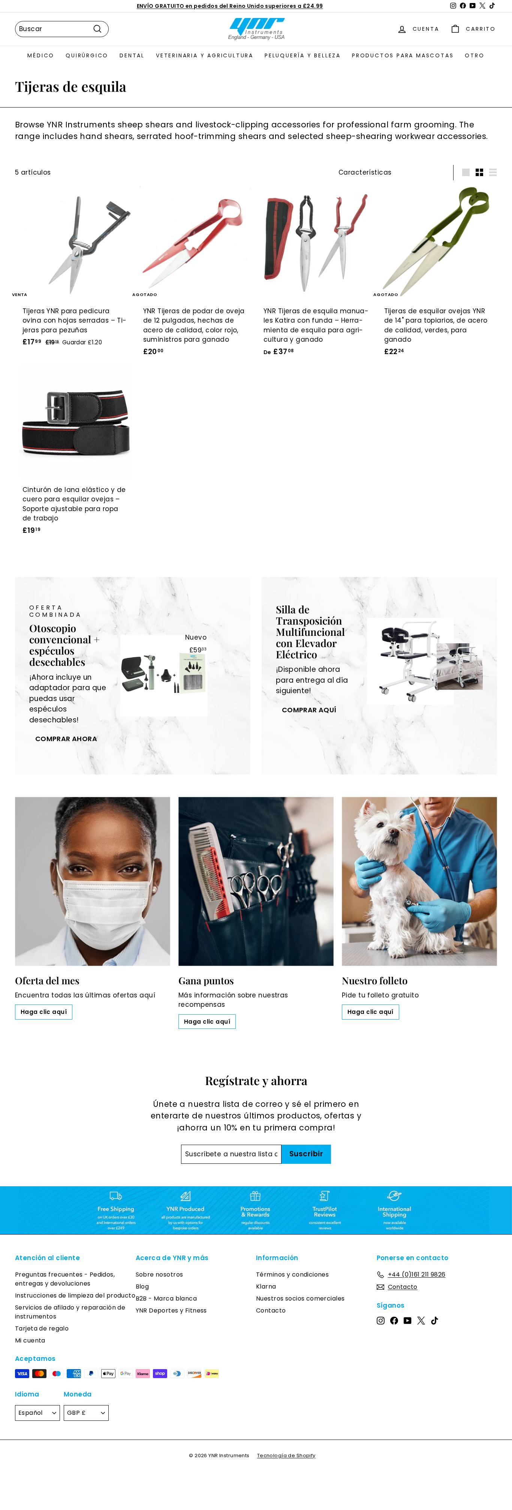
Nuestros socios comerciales (300, 1298)
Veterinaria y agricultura (204, 55)
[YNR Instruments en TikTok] (435, 1320)
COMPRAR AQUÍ (309, 710)
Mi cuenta (30, 1340)
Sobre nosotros (159, 1274)
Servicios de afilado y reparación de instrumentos (70, 1312)
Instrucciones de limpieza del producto (75, 1295)
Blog (142, 1286)
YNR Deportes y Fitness (171, 1310)
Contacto (271, 1310)
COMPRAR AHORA (66, 738)
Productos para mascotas (403, 55)
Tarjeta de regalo (42, 1328)
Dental (132, 55)
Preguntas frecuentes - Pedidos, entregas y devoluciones (65, 1279)
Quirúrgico (87, 55)
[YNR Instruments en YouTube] (408, 1320)
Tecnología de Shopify (286, 1455)
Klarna (266, 1286)
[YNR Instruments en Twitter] (421, 1320)
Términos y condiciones (292, 1274)
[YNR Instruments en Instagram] (381, 1320)
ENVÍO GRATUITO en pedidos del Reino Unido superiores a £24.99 (230, 6)
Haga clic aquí (44, 1012)
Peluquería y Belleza (303, 55)
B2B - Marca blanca (166, 1298)
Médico (40, 55)
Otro (474, 55)
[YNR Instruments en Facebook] (394, 1320)
